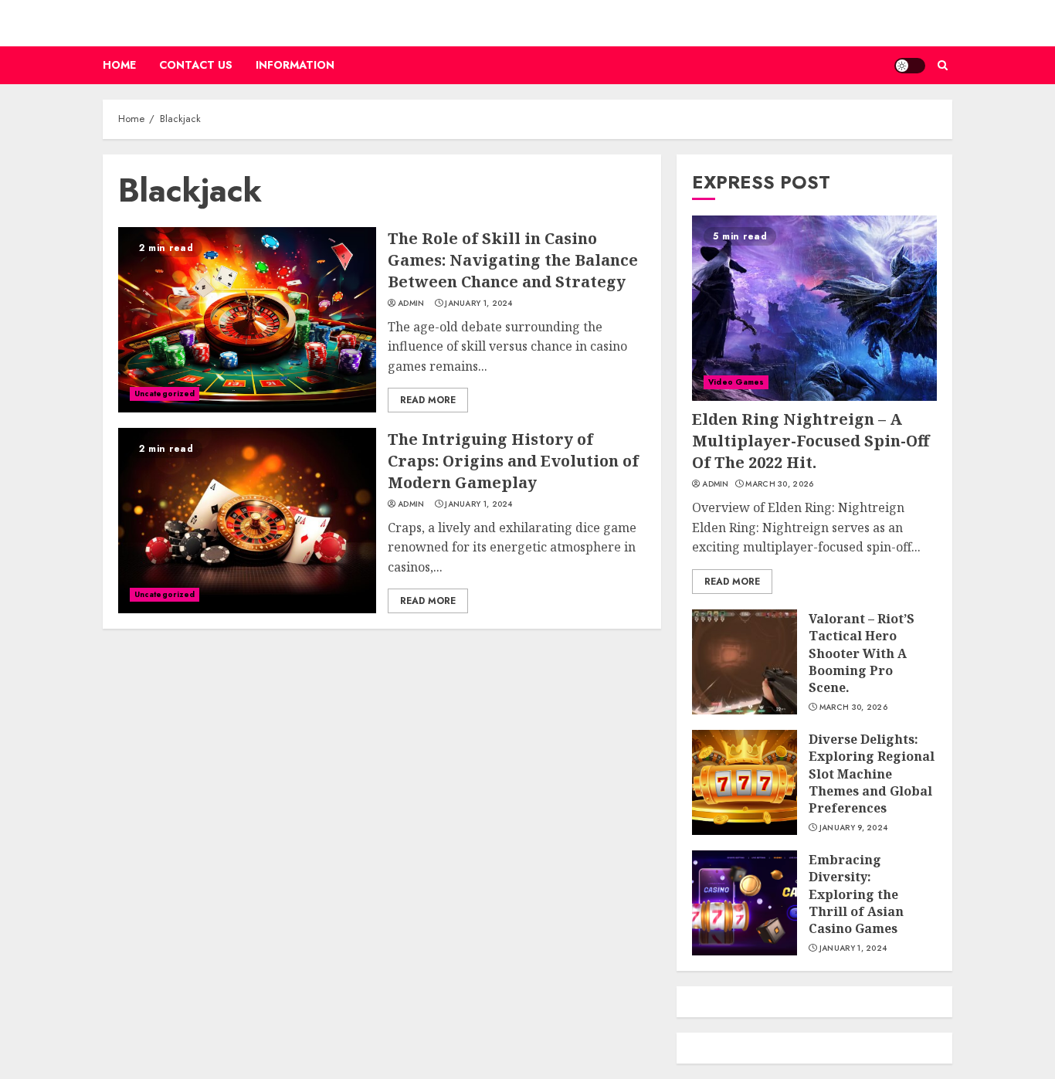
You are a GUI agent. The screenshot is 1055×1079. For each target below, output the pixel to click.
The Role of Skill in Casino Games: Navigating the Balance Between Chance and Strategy (513, 260)
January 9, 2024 (853, 828)
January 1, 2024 (479, 303)
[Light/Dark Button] (909, 65)
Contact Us (195, 65)
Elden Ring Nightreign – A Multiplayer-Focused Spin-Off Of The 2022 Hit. (810, 441)
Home (119, 65)
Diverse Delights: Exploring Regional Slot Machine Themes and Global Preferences (872, 774)
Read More (428, 400)
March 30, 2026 (779, 484)
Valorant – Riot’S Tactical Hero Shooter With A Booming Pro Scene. (861, 653)
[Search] (942, 65)
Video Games (736, 382)
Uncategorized (164, 393)
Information (295, 65)
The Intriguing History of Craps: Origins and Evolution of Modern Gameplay (513, 461)
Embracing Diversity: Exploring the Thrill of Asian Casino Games (856, 894)
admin (411, 303)
